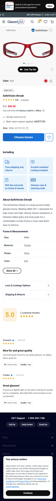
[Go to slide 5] (32, 63)
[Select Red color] (46, 81)
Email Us (43, 424)
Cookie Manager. (12, 487)
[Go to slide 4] (30, 63)
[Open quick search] (32, 21)
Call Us (12, 424)
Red (26, 261)
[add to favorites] (49, 137)
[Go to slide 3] (28, 63)
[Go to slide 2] (26, 63)
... (3, 30)
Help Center (27, 424)
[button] (28, 14)
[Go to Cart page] (52, 21)
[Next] (53, 14)
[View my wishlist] (45, 21)
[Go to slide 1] (24, 63)
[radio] (4, 100)
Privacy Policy (23, 481)
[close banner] (1, 6)
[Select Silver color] (51, 81)
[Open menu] (3, 21)
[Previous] (3, 14)
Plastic (27, 245)
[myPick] (50, 30)
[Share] (52, 69)
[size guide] (27, 128)
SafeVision (11, 30)
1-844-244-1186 (36, 418)
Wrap (26, 253)
